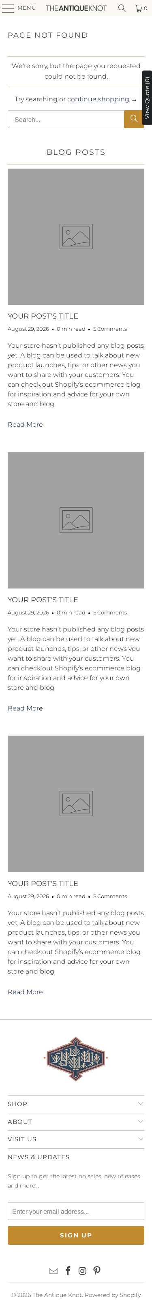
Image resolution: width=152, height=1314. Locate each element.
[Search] (122, 8)
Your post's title (43, 316)
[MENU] (4, 8)
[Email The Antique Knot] (54, 1271)
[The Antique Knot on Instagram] (83, 1271)
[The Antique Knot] (76, 8)
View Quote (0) (147, 98)
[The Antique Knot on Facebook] (68, 1271)
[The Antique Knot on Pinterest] (97, 1271)
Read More (25, 424)
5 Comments (110, 328)
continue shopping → (102, 99)
